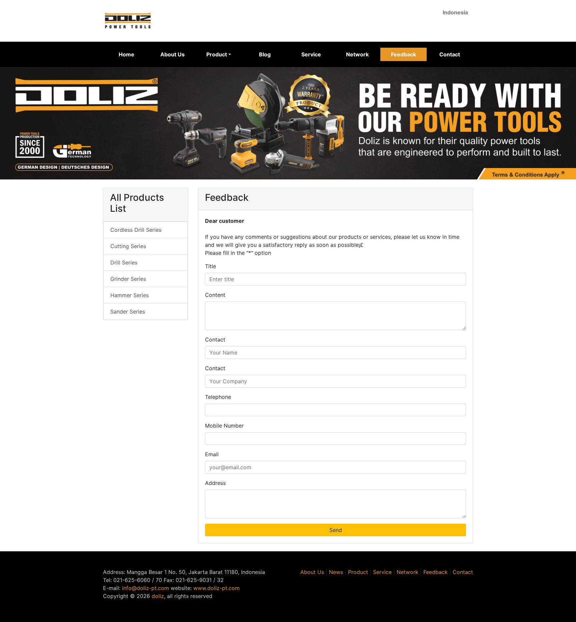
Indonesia (455, 12)
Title (210, 266)
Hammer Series (129, 295)
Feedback (403, 54)
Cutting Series (128, 246)
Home (126, 54)
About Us (172, 54)
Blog (265, 54)
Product (358, 572)
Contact (449, 54)
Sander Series (127, 311)
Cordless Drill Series (135, 229)
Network (357, 54)
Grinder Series (128, 278)
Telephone (218, 397)
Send (335, 530)
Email (212, 454)
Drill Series (123, 262)
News (336, 572)
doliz (158, 596)
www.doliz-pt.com (216, 588)
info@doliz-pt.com (145, 588)
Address (215, 483)
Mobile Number (224, 425)
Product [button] (216, 54)
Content (215, 294)
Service (311, 54)
